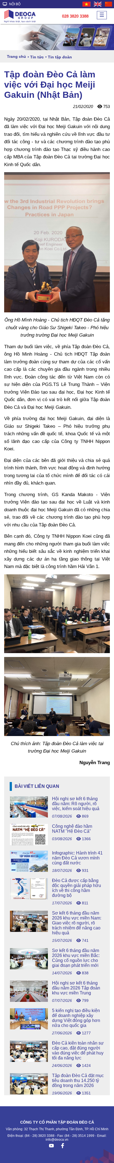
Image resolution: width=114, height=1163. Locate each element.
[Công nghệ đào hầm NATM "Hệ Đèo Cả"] (57, 843)
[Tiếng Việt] (86, 4)
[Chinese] (109, 4)
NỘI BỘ (14, 4)
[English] (98, 4)
